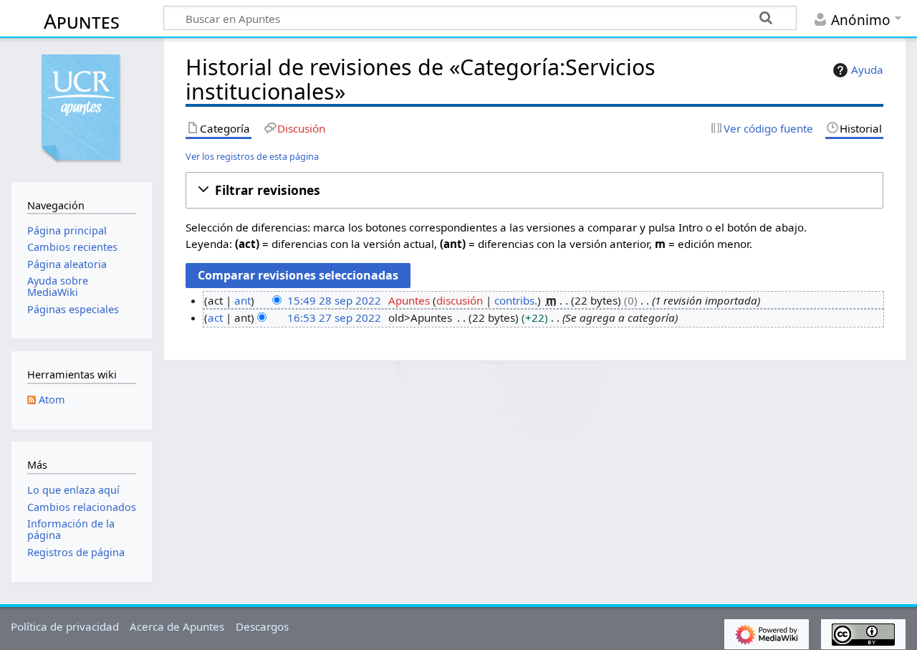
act (215, 317)
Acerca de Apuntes (177, 626)
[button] (534, 190)
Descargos (262, 626)
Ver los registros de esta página (252, 156)
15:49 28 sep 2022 (334, 300)
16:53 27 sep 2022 (334, 317)
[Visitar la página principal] (82, 108)
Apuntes (82, 20)
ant (242, 300)
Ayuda (867, 69)
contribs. (515, 300)
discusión (459, 300)
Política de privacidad (65, 626)
